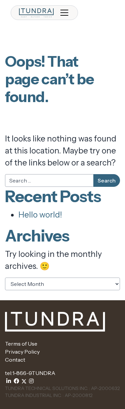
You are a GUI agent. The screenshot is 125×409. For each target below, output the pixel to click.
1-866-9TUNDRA (33, 373)
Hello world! (40, 215)
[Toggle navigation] (64, 12)
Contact (15, 359)
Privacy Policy (22, 351)
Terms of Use (21, 343)
